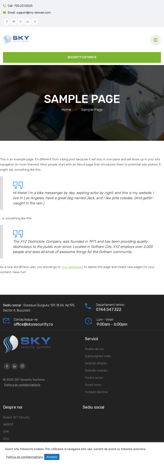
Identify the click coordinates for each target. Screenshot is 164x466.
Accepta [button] (52, 456)
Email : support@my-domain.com (29, 12)
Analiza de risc (94, 349)
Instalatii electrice (96, 392)
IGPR (6, 431)
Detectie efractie (96, 363)
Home (66, 109)
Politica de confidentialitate (22, 385)
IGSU (6, 439)
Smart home (93, 385)
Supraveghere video (98, 356)
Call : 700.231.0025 (20, 6)
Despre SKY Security (16, 417)
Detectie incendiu (96, 370)
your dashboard (72, 267)
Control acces (94, 377)
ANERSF (8, 424)
